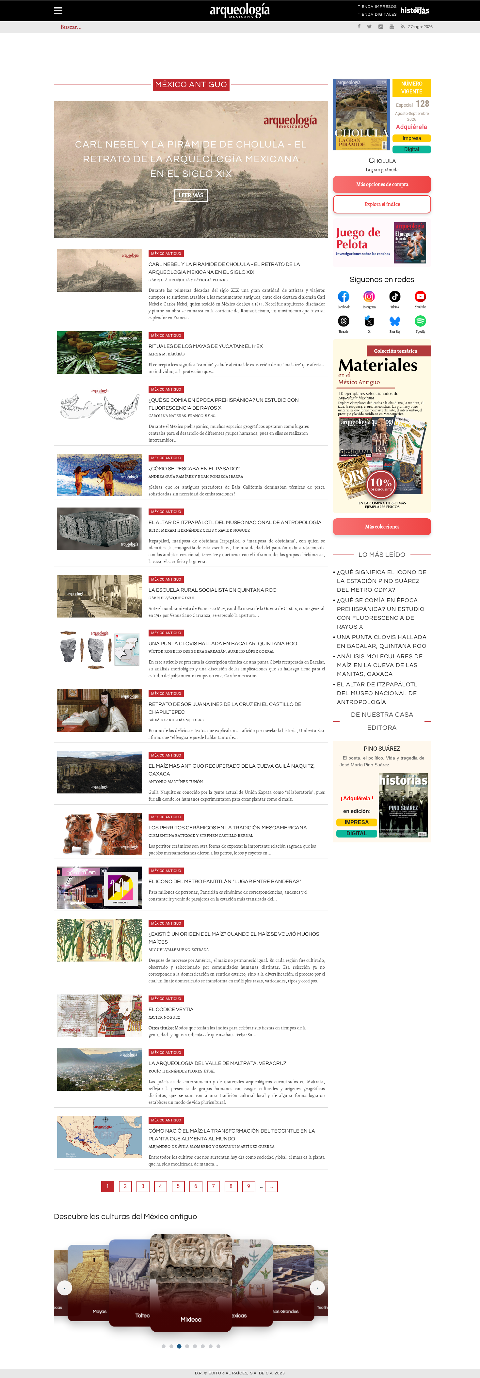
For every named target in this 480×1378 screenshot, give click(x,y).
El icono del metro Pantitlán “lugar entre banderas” (225, 881)
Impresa (412, 138)
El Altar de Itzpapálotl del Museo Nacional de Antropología (235, 522)
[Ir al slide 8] (218, 1346)
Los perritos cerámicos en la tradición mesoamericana (228, 827)
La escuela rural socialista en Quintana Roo (213, 590)
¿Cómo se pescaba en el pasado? (194, 468)
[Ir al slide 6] (203, 1346)
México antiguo (166, 254)
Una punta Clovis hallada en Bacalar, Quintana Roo (223, 643)
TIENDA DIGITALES (377, 16)
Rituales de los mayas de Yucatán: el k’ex (206, 346)
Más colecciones (382, 526)
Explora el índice (382, 204)
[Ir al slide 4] (187, 1346)
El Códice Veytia (171, 1009)
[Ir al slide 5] (195, 1346)
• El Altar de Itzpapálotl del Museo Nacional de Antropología (375, 693)
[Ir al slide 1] (164, 1346)
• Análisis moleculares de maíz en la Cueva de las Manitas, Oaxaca (378, 665)
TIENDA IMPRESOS (377, 8)
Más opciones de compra (382, 184)
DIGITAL (356, 833)
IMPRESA (357, 822)
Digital (411, 149)
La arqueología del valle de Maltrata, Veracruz (217, 1063)
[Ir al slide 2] (171, 1346)
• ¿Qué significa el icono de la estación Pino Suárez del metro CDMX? (380, 581)
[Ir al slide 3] (179, 1346)
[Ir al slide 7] (211, 1346)
